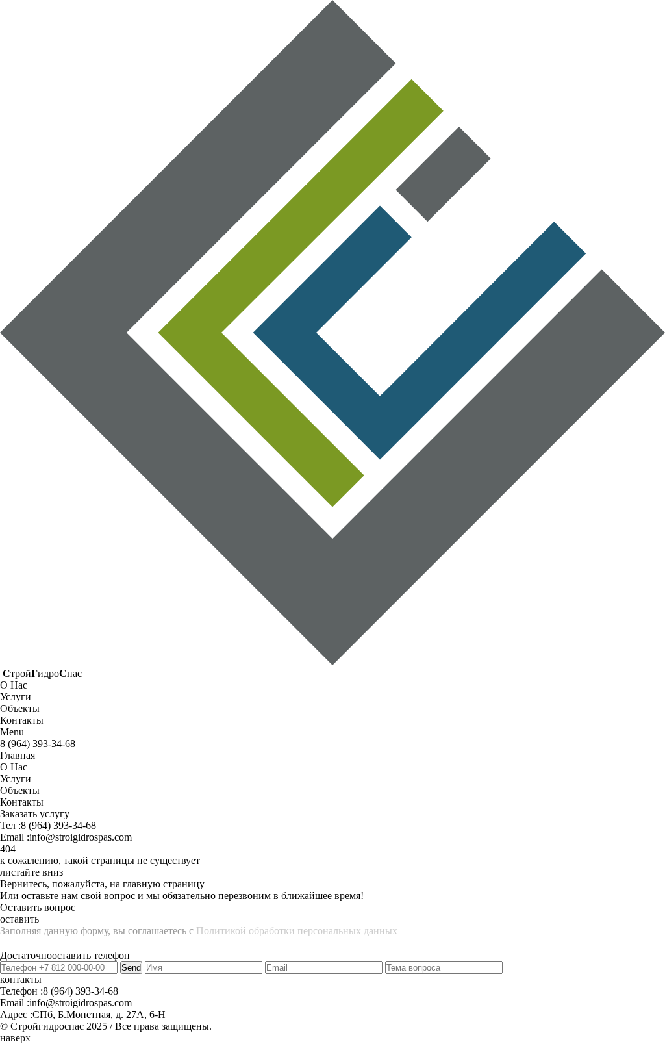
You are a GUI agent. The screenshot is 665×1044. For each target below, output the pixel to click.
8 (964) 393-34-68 (58, 825)
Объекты (20, 790)
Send (131, 968)
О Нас (13, 766)
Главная (17, 755)
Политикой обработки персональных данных (296, 930)
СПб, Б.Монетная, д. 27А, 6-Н (99, 1014)
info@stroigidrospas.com (80, 837)
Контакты (22, 802)
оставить (19, 918)
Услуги (15, 778)
